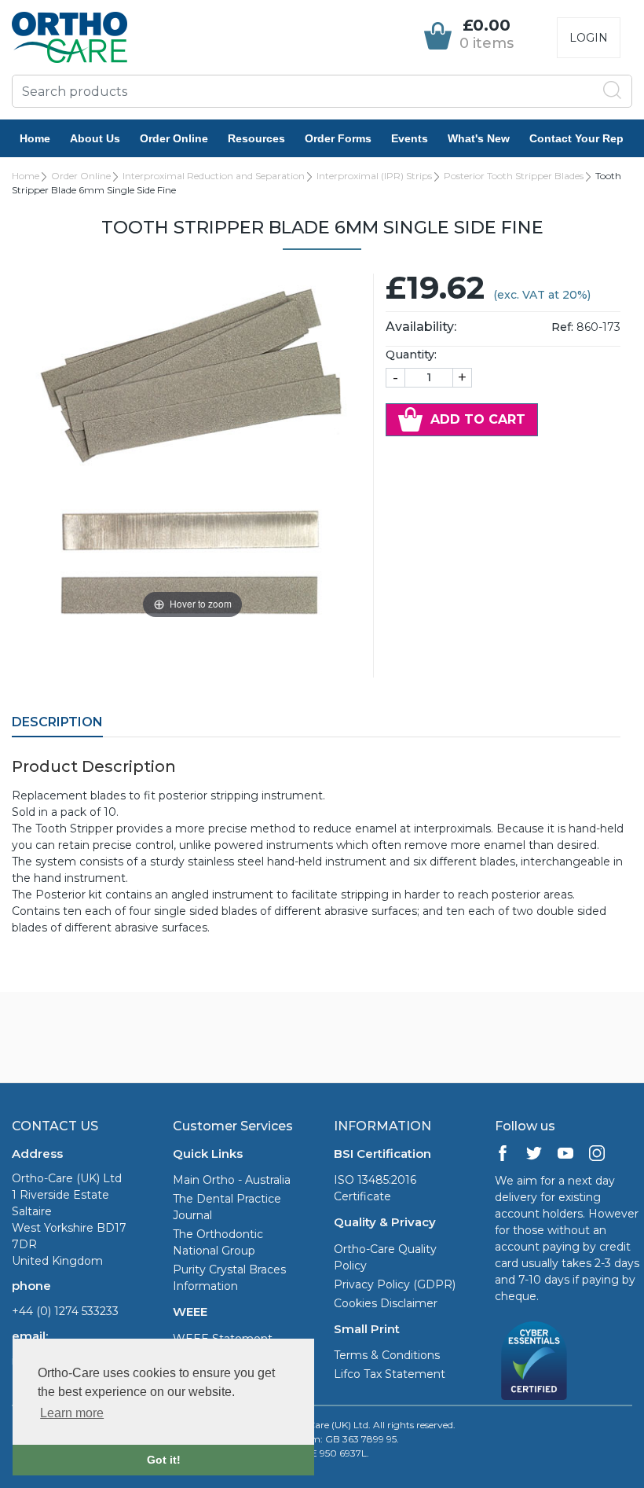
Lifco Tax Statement (389, 1374)
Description (57, 722)
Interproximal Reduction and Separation (214, 176)
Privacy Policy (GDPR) (395, 1284)
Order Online (174, 138)
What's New (479, 138)
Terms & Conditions (387, 1355)
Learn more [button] (72, 1413)
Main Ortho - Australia (232, 1180)
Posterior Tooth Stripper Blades (514, 176)
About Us (95, 138)
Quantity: (411, 354)
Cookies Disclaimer (385, 1303)
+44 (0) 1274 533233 (65, 1311)
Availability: (421, 326)
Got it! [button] (164, 1459)
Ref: (562, 327)
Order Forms (338, 138)
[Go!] (612, 90)
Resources (256, 138)
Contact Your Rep (576, 138)
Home (35, 138)
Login (588, 38)
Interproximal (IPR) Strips (374, 176)
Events (409, 138)
